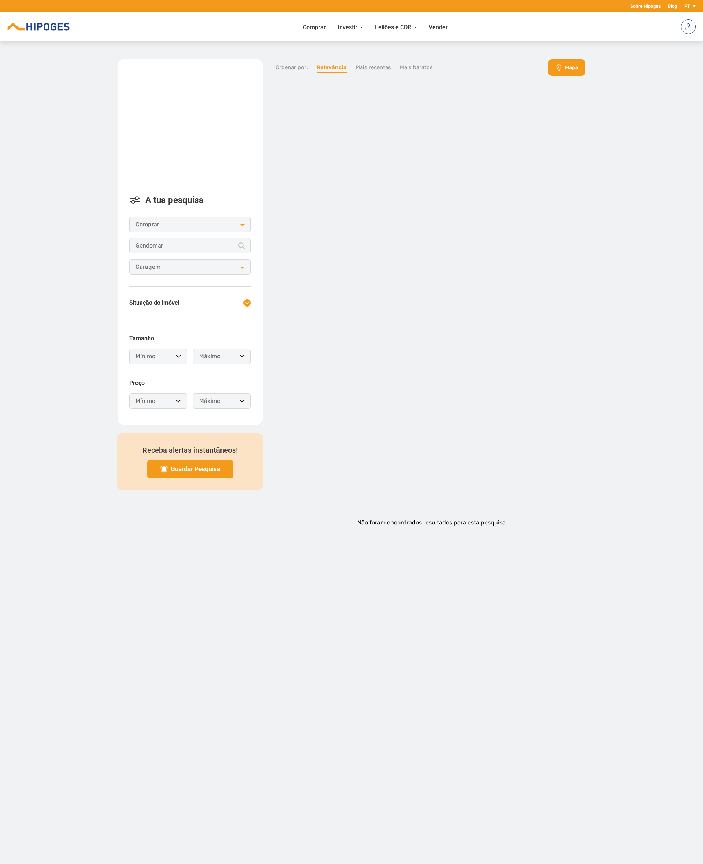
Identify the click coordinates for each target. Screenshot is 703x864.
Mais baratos (416, 67)
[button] (693, 6)
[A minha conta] (688, 26)
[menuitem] (314, 27)
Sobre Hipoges (645, 6)
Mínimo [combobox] (145, 356)
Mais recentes (373, 67)
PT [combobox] (687, 6)
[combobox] (190, 245)
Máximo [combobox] (209, 356)
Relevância (332, 67)
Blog (672, 6)
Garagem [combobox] (147, 266)
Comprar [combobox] (147, 224)
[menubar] (375, 26)
